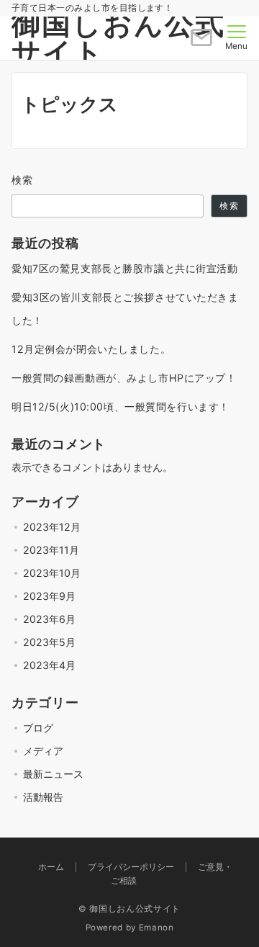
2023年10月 (52, 573)
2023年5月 (49, 642)
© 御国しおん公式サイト (129, 909)
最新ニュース (53, 774)
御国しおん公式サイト (118, 38)
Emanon (156, 928)
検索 (23, 180)
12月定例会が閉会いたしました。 (91, 349)
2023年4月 (49, 665)
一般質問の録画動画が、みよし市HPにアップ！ (124, 378)
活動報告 (43, 797)
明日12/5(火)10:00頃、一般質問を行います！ (121, 406)
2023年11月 (51, 550)
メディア (43, 751)
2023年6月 (49, 619)
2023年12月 (52, 527)
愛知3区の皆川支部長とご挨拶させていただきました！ (125, 308)
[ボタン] (201, 43)
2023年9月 (49, 596)
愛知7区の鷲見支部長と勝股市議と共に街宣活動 (125, 268)
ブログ (38, 728)
